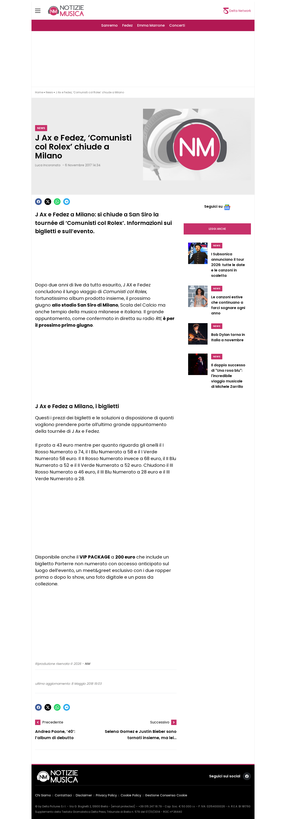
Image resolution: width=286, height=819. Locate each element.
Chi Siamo (43, 795)
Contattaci (63, 795)
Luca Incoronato (48, 165)
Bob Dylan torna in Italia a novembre (228, 337)
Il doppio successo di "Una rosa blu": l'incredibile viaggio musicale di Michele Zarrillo (228, 376)
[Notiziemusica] (66, 10)
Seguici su (213, 206)
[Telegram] (66, 201)
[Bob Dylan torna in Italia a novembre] (198, 335)
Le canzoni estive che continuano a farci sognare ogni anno (228, 305)
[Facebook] (38, 201)
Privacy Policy (106, 795)
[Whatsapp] (57, 201)
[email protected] (123, 806)
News (49, 92)
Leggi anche (217, 229)
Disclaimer (84, 795)
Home (39, 92)
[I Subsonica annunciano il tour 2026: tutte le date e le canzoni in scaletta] (198, 261)
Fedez (127, 25)
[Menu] (40, 11)
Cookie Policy (131, 795)
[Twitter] (47, 201)
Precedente (52, 722)
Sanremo (109, 25)
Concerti (177, 25)
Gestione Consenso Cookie (166, 795)
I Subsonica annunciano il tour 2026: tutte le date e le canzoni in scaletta (228, 265)
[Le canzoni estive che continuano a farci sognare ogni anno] (198, 302)
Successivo (159, 722)
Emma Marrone (151, 25)
